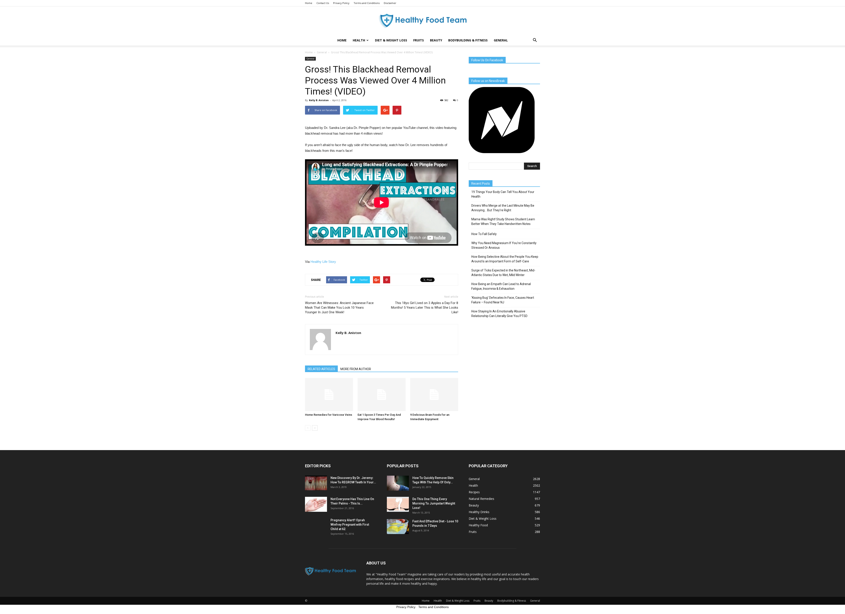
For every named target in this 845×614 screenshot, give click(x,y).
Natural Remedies (481, 499)
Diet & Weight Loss (391, 40)
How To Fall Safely (484, 234)
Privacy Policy (341, 3)
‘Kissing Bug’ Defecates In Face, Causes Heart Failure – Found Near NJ (502, 300)
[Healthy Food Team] (422, 21)
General (501, 40)
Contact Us (322, 3)
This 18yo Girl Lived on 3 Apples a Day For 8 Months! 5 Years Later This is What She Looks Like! (424, 307)
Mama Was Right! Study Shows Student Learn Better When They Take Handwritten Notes (503, 221)
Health (359, 40)
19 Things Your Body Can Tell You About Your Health (502, 194)
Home (308, 3)
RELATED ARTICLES (321, 369)
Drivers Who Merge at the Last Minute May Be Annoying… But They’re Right (502, 208)
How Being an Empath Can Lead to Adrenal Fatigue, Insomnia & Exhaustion (501, 286)
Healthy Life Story (323, 261)
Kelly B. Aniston (319, 100)
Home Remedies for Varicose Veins (328, 414)
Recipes (474, 492)
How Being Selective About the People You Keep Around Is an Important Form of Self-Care (504, 259)
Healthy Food (478, 525)
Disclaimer (390, 3)
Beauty (436, 40)
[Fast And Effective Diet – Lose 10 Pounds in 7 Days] (398, 526)
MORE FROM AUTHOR (355, 369)
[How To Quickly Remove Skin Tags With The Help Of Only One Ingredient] (398, 483)
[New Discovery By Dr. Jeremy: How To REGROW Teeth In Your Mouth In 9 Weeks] (316, 483)
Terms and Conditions (367, 3)
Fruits (418, 40)
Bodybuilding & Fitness (468, 40)
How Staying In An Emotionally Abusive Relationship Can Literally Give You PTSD (499, 314)
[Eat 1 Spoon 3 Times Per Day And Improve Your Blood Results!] (382, 394)
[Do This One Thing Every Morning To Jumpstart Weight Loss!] (398, 504)
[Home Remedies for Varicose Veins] (329, 394)
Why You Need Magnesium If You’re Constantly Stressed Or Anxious (503, 245)
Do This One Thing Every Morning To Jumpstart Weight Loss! (433, 503)
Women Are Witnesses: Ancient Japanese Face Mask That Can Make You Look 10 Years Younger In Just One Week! (339, 307)
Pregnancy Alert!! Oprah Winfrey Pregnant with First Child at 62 (350, 524)
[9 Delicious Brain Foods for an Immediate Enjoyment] (434, 394)
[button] (534, 40)
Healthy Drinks (479, 512)
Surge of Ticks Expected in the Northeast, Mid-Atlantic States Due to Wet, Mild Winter (503, 273)
